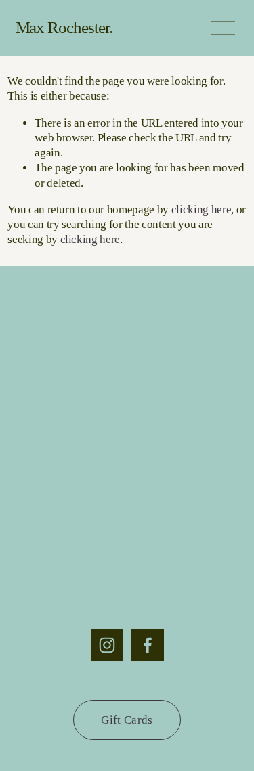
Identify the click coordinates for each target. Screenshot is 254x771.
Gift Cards (126, 719)
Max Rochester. (64, 27)
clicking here (201, 209)
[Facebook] (147, 645)
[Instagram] (107, 645)
